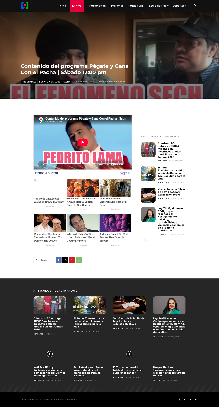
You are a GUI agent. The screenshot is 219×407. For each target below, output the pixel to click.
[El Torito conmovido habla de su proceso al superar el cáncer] (129, 354)
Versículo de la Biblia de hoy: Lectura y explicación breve (171, 192)
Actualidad (163, 182)
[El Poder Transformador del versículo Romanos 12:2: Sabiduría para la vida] (148, 173)
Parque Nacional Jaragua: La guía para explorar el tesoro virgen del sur (169, 371)
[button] (194, 6)
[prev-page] (143, 240)
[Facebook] (59, 260)
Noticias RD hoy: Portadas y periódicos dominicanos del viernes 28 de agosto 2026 (49, 371)
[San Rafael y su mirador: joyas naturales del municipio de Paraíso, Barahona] (89, 354)
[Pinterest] (72, 260)
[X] (65, 260)
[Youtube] (196, 400)
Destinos (77, 380)
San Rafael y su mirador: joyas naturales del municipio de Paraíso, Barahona (88, 371)
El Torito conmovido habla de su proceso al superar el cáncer (127, 370)
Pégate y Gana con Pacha (54, 82)
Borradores (40, 380)
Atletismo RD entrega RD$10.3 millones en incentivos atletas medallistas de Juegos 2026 (169, 150)
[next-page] (147, 240)
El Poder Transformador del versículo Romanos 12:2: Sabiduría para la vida (171, 173)
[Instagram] (185, 400)
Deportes (162, 161)
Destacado (163, 234)
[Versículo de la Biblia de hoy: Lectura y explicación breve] (148, 195)
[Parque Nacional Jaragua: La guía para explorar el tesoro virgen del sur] (169, 354)
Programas (29, 82)
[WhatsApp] (79, 260)
